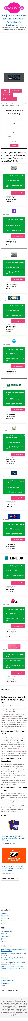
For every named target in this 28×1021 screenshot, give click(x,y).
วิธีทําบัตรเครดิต (6, 94)
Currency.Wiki (15, 904)
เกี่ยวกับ (3, 985)
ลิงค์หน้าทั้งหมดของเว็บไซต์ (7, 980)
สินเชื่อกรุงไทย (6, 301)
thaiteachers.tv (5, 1000)
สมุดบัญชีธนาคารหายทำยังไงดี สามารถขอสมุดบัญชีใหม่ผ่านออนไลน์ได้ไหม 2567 (13, 838)
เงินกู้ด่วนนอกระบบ (21, 807)
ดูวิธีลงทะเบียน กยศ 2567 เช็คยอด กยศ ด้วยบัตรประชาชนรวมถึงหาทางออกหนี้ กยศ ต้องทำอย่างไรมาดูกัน (13, 968)
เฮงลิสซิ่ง (5, 387)
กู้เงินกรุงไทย (14, 78)
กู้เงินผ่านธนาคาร (17, 709)
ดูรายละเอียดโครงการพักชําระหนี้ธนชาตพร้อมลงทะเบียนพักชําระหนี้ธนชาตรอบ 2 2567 (13, 868)
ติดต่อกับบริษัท (4, 978)
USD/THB (4, 904)
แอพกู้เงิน (5, 90)
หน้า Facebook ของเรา (14, 1015)
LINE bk (5, 561)
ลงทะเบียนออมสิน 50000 (6, 931)
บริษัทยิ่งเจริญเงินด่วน (8, 519)
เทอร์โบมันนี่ (6, 214)
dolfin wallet (6, 604)
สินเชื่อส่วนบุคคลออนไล (17, 751)
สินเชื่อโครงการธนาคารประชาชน (11, 431)
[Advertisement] (14, 52)
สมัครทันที (14, 145)
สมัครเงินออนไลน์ (5, 983)
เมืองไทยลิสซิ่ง (6, 344)
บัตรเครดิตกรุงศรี (7, 171)
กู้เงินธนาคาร (14, 75)
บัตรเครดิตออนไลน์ (8, 718)
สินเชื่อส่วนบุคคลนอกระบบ (9, 98)
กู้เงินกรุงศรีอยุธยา (5, 936)
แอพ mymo (5, 649)
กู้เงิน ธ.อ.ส (3, 938)
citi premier (6, 257)
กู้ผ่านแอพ (12, 766)
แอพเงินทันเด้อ (6, 476)
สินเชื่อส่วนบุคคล (15, 90)
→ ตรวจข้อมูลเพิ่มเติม (18, 192)
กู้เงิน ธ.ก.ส (3, 941)
